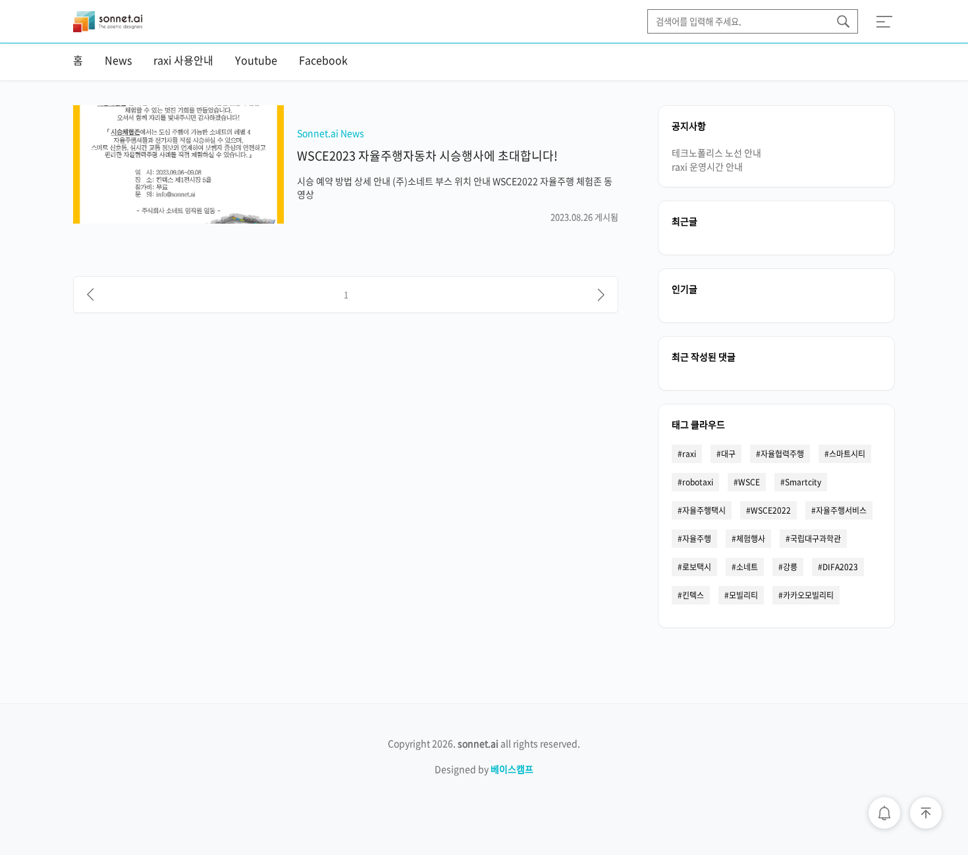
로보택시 (696, 567)
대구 (728, 454)
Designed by (484, 768)
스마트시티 (847, 454)
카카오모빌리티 (808, 595)
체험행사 (750, 539)
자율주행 (696, 539)
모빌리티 (743, 595)
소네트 (747, 567)
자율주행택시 (704, 510)
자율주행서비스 (841, 510)
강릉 (790, 567)
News (118, 60)
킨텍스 (693, 595)
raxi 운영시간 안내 (707, 166)
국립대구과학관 (815, 539)
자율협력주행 (782, 454)
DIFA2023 (840, 567)
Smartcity (803, 482)
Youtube (256, 60)
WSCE (749, 482)
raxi (689, 454)
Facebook (323, 60)
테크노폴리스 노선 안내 (716, 152)
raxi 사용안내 (183, 60)
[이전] (90, 295)
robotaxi (697, 482)
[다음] (601, 295)
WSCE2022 (771, 510)
